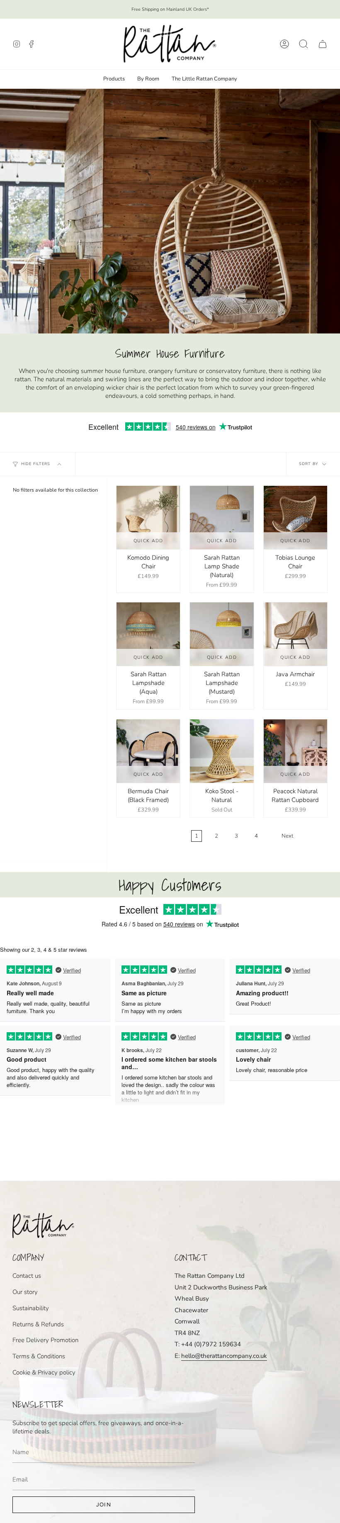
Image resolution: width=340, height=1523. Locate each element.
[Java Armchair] (295, 634)
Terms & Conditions (38, 1356)
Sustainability (30, 1308)
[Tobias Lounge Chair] (295, 517)
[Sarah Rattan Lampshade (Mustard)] (221, 634)
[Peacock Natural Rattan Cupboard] (295, 751)
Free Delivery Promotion (45, 1340)
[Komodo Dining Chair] (148, 517)
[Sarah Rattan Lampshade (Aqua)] (148, 634)
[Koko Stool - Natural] (221, 751)
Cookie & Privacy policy (43, 1372)
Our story (25, 1292)
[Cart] (322, 44)
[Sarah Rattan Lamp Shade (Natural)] (221, 517)
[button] (303, 44)
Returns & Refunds (38, 1324)
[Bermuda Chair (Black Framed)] (148, 751)
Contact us (26, 1276)
